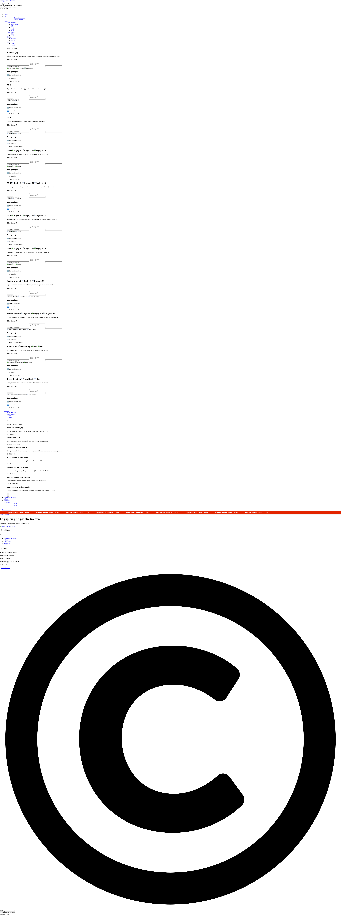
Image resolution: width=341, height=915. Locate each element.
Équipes (6, 21)
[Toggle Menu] (0, 534)
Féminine (9, 417)
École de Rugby (11, 22)
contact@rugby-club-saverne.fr (8, 7)
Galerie (6, 499)
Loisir (8, 42)
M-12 (12, 29)
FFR (15, 503)
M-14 (12, 30)
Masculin (13, 38)
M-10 (12, 27)
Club (5, 16)
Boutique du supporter (10, 497)
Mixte (12, 43)
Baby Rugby (14, 24)
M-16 (12, 34)
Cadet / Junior (11, 32)
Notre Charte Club (19, 18)
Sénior (9, 37)
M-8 (12, 26)
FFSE (15, 505)
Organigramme (18, 19)
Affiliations (7, 502)
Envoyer (10, 66)
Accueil (6, 14)
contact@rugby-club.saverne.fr (9, 562)
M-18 (12, 35)
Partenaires (7, 500)
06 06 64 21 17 (4, 8)
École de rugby (11, 412)
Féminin (13, 40)
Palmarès (6, 411)
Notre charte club (8, 541)
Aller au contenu (4, 514)
